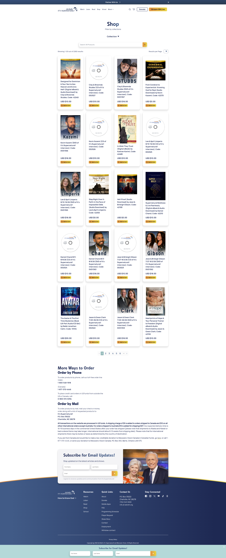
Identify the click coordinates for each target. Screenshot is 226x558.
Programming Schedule (110, 511)
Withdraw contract (108, 530)
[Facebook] (146, 496)
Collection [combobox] (112, 36)
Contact (105, 523)
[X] (154, 496)
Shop (98, 9)
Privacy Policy (113, 539)
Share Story (106, 519)
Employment (106, 526)
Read (93, 9)
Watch (82, 9)
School (104, 9)
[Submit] (114, 473)
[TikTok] (163, 496)
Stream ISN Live (158, 9)
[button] (168, 2)
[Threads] (167, 496)
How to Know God (66, 498)
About (110, 9)
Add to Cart (66, 105)
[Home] (68, 9)
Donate (142, 9)
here (159, 438)
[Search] (145, 44)
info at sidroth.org (126, 505)
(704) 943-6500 (125, 502)
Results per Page (155, 51)
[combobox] (113, 44)
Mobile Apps (106, 504)
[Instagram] (150, 496)
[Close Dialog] (224, 547)
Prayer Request (107, 515)
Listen (88, 9)
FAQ (103, 508)
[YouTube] (159, 496)
